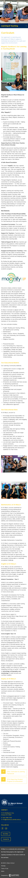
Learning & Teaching (9, 26)
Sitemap (3, 865)
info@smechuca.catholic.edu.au (12, 819)
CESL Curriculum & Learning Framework (16, 772)
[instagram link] (6, 828)
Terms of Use (4, 868)
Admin (2, 871)
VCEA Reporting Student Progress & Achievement (15, 780)
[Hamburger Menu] (26, 4)
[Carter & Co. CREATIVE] (14, 876)
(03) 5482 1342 (7, 817)
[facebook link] (2, 828)
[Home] (14, 802)
